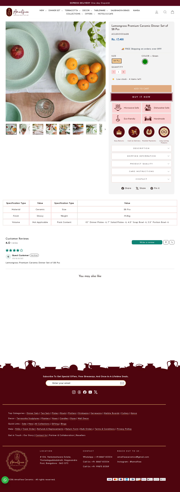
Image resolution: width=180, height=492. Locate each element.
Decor (86, 10)
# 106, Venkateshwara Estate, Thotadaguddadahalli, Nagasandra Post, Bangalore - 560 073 (58, 460)
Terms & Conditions (105, 429)
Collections (73, 14)
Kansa (136, 10)
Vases (55, 418)
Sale (24, 423)
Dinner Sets (33, 413)
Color (150, 56)
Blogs (64, 423)
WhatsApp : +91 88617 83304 (97, 457)
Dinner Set (55, 10)
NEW (42, 10)
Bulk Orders (86, 429)
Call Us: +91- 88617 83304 (96, 461)
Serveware (96, 413)
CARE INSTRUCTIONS (141, 171)
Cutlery (125, 413)
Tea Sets (45, 413)
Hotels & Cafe (105, 14)
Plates (55, 413)
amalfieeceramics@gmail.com (133, 457)
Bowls (63, 413)
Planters (45, 418)
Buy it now (141, 97)
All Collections (42, 423)
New (30, 423)
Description (141, 148)
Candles (64, 418)
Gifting (55, 423)
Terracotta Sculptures (28, 418)
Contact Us (41, 435)
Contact (142, 179)
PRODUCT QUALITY (141, 164)
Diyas (73, 418)
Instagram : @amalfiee (129, 461)
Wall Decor (83, 418)
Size (114, 56)
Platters (72, 413)
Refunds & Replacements (50, 429)
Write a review (147, 242)
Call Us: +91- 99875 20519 (96, 466)
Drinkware (83, 413)
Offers (89, 14)
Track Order (29, 429)
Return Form (71, 429)
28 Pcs (116, 61)
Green (145, 61)
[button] (32, 323)
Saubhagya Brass (120, 10)
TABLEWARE (100, 10)
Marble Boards (111, 413)
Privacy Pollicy (124, 429)
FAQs (18, 429)
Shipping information (141, 156)
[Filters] (165, 242)
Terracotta (71, 10)
